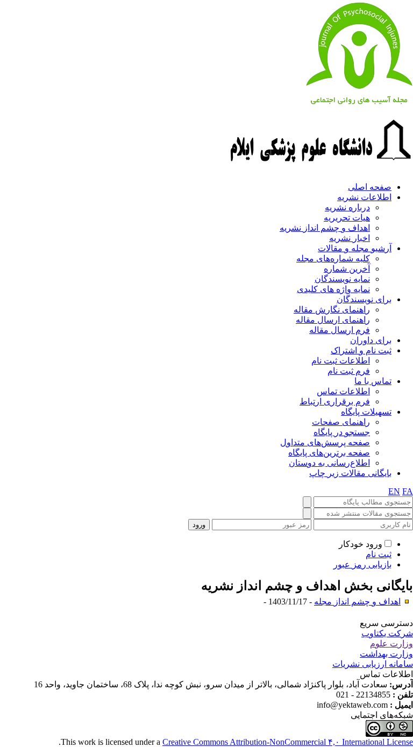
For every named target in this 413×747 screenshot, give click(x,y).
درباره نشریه (347, 207)
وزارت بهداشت (386, 653)
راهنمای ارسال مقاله (333, 319)
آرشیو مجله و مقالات (354, 248)
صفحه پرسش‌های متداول (325, 442)
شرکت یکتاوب (387, 633)
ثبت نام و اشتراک (361, 350)
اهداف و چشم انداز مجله (357, 601)
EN (394, 491)
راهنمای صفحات (341, 421)
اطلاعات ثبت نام (340, 360)
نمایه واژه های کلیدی (333, 289)
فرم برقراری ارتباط (335, 401)
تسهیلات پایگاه (366, 411)
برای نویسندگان (364, 299)
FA (407, 491)
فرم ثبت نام (348, 370)
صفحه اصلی (369, 186)
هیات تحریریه (347, 217)
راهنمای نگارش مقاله (332, 309)
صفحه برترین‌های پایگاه (329, 452)
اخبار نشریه (349, 238)
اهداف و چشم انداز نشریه (325, 227)
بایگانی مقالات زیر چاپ (350, 473)
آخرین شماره (347, 268)
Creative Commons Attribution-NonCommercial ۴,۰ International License (287, 741)
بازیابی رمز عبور (362, 564)
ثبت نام (378, 554)
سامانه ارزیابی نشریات (372, 663)
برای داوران (370, 340)
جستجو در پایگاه (342, 432)
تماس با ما (372, 381)
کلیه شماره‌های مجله (333, 258)
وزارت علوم (391, 643)
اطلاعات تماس (343, 391)
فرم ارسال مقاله (339, 330)
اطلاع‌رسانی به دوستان (329, 462)
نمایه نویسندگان (342, 278)
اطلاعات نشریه (364, 197)
